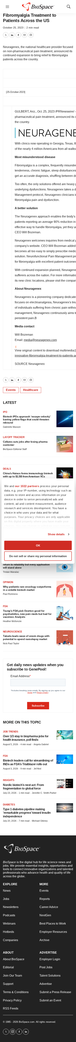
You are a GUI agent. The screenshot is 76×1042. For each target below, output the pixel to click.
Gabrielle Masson (12, 427)
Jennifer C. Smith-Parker (44, 793)
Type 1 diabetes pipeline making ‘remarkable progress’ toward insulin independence (27, 813)
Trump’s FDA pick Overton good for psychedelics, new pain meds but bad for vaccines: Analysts (27, 614)
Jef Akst (37, 768)
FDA (5, 606)
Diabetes (9, 804)
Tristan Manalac (11, 572)
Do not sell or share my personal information (38, 556)
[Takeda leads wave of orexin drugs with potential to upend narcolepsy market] (64, 638)
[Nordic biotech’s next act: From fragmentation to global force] (64, 783)
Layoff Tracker (14, 437)
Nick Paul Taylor (11, 643)
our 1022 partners (27, 485)
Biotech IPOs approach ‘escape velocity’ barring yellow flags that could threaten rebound (26, 419)
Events (11, 390)
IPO (5, 412)
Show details (56, 534)
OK (38, 545)
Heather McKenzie (12, 621)
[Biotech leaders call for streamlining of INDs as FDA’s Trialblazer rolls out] (64, 759)
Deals (7, 468)
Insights (8, 780)
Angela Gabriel (41, 744)
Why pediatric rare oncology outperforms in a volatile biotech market (27, 588)
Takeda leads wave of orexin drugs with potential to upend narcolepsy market (26, 638)
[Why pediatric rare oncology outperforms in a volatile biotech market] (64, 589)
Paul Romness (10, 594)
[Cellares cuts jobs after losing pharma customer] (64, 444)
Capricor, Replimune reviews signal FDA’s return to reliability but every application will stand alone (27, 564)
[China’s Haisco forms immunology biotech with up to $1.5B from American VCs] (64, 475)
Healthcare (30, 390)
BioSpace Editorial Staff (15, 449)
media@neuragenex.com (40, 340)
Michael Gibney (40, 821)
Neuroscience (12, 631)
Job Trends (10, 731)
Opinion (8, 582)
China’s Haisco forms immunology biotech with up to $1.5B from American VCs (28, 475)
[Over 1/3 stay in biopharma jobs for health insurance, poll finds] (64, 735)
